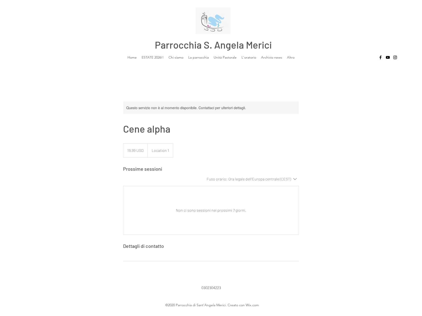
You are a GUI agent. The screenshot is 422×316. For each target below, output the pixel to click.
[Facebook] (380, 57)
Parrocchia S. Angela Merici (213, 45)
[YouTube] (387, 57)
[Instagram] (395, 57)
